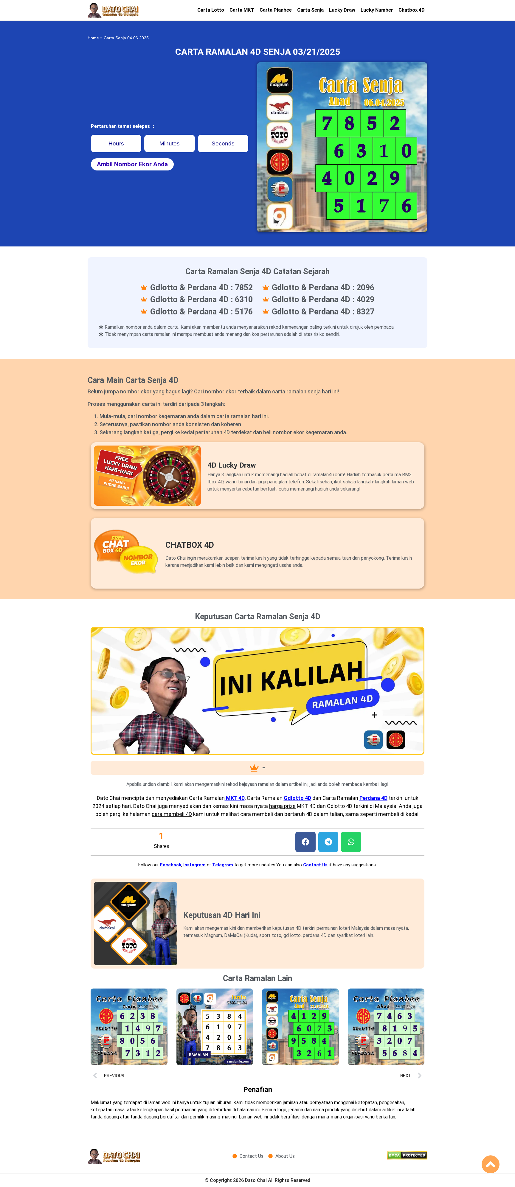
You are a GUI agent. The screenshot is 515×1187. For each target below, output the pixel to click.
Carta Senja (310, 10)
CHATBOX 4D (189, 545)
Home (93, 38)
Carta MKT (241, 10)
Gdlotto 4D (297, 798)
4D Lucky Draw (231, 465)
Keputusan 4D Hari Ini (221, 915)
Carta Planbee (276, 10)
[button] (305, 842)
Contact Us (315, 865)
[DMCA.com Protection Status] (407, 1158)
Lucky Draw (342, 10)
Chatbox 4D (411, 10)
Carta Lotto (210, 10)
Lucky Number (377, 10)
